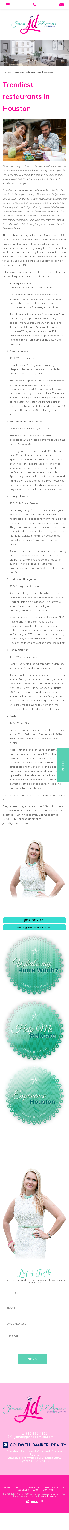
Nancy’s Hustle (19, 496)
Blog (36, 1490)
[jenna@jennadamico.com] (61, 5)
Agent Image (48, 1496)
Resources (22, 1490)
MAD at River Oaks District (26, 421)
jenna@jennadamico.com (17, 823)
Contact (48, 1490)
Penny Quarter (19, 649)
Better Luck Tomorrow (22, 683)
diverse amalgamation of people (22, 243)
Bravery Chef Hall (20, 335)
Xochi (13, 716)
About (18, 1487)
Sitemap (55, 1493)
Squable (55, 683)
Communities (33, 1487)
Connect (63, 765)
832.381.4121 (10, 818)
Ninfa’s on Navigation (23, 579)
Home (7, 1487)
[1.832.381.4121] (34, 4)
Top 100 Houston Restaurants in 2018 (40, 734)
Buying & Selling (54, 1487)
